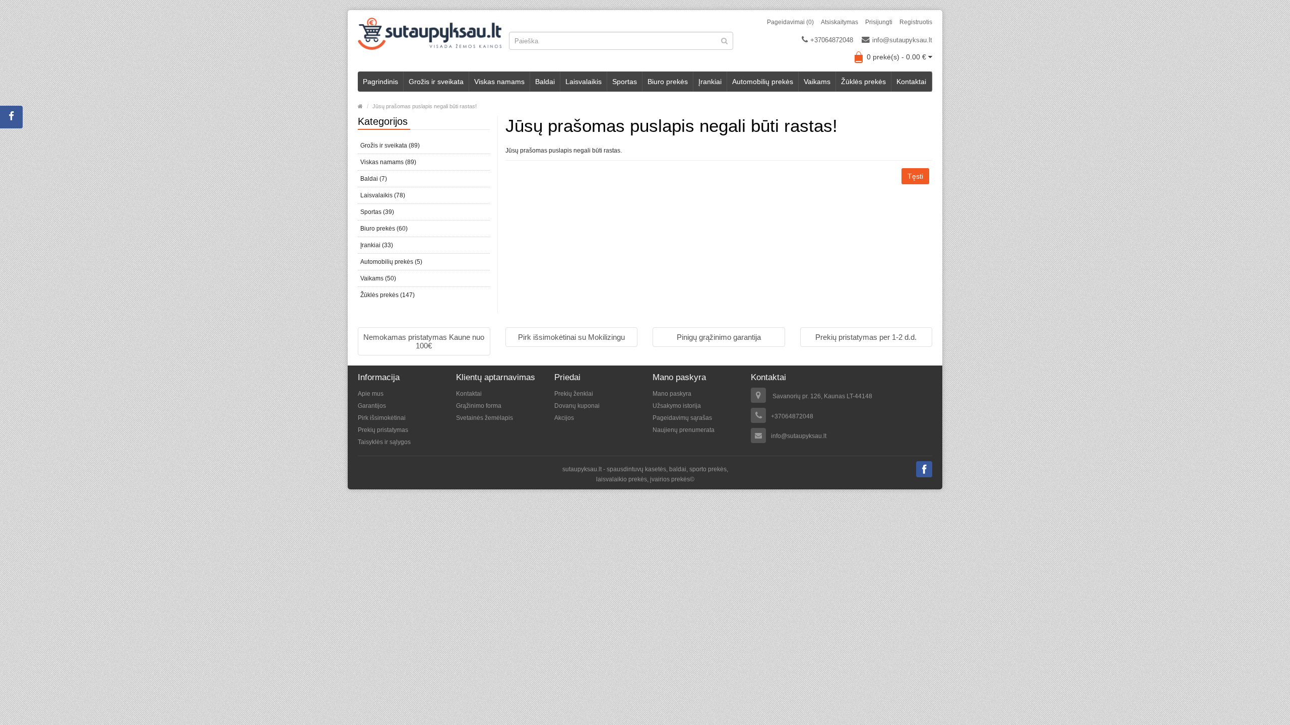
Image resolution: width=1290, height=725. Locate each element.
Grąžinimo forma (478, 405)
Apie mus (370, 393)
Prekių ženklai (573, 393)
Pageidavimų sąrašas (682, 417)
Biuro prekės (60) (384, 228)
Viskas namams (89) (388, 162)
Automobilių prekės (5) (391, 261)
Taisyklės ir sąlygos (384, 442)
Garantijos (372, 405)
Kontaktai (911, 82)
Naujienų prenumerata (684, 429)
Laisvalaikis (583, 82)
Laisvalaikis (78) (382, 195)
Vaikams (817, 82)
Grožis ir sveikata (436, 82)
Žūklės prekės (863, 82)
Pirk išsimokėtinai (382, 417)
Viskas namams (499, 82)
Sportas (624, 82)
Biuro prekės (668, 82)
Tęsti (915, 176)
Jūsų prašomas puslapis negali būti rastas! (424, 106)
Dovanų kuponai (577, 405)
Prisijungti (878, 22)
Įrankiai (710, 82)
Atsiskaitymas (839, 22)
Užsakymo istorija (677, 405)
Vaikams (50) (378, 278)
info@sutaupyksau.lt (902, 40)
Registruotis (915, 22)
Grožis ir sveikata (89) (390, 145)
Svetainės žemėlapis (484, 417)
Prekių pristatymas (383, 429)
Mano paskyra (672, 393)
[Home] (360, 106)
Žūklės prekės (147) (387, 295)
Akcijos (564, 417)
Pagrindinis (380, 82)
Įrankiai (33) (376, 245)
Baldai (545, 82)
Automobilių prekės (762, 82)
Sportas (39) (377, 211)
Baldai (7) (373, 178)
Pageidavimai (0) (790, 22)
